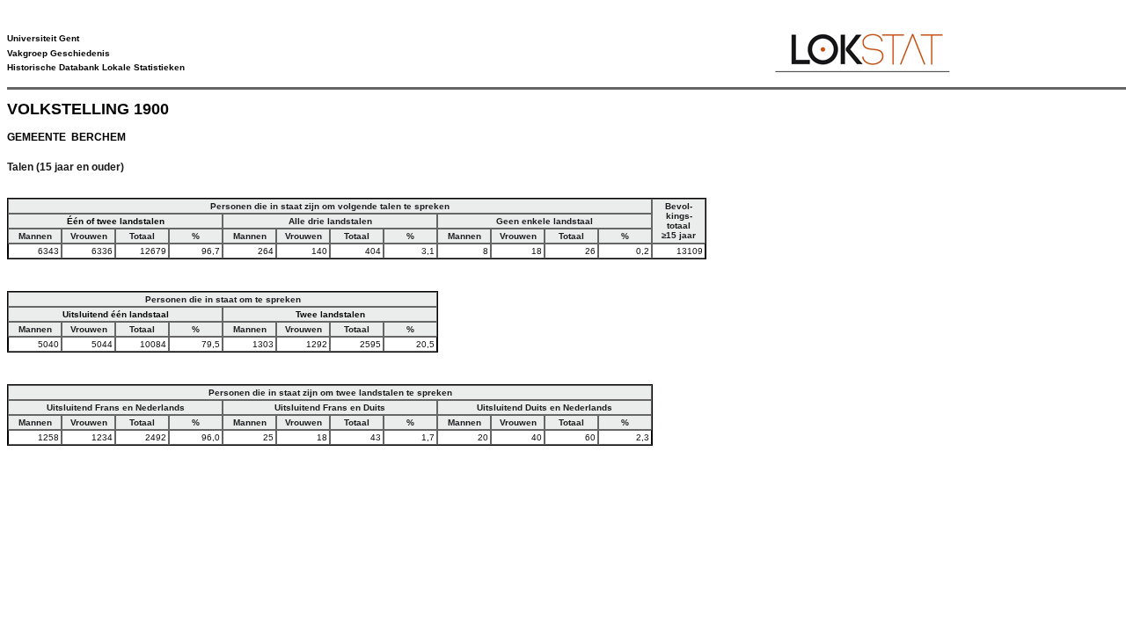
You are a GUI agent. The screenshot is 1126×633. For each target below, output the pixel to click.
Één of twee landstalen (116, 221)
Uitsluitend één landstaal (115, 314)
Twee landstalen (330, 314)
